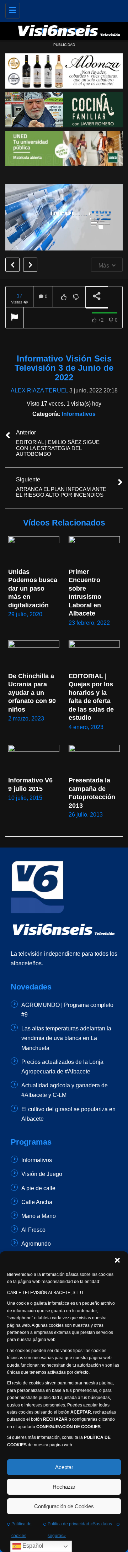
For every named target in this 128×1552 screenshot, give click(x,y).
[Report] (14, 318)
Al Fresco (33, 1230)
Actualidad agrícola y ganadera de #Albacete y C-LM (64, 1090)
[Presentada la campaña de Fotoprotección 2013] (94, 759)
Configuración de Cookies (64, 1506)
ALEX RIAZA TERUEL (39, 390)
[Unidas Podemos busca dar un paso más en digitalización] (33, 550)
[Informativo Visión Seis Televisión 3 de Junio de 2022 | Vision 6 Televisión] (69, 9)
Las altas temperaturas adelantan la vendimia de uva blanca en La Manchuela (66, 1038)
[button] (117, 1260)
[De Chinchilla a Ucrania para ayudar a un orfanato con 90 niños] (33, 654)
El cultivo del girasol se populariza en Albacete (68, 1114)
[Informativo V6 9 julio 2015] (33, 759)
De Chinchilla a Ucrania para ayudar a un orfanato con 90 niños (33, 692)
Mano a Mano (38, 1216)
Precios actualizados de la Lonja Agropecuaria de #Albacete (62, 1067)
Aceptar (64, 1467)
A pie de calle (38, 1188)
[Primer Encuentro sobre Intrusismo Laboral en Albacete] (94, 550)
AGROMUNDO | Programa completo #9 (67, 1010)
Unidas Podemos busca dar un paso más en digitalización (33, 588)
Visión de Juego (41, 1174)
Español (32, 1546)
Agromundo (36, 1244)
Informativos (79, 414)
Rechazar (64, 1487)
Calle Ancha (36, 1202)
